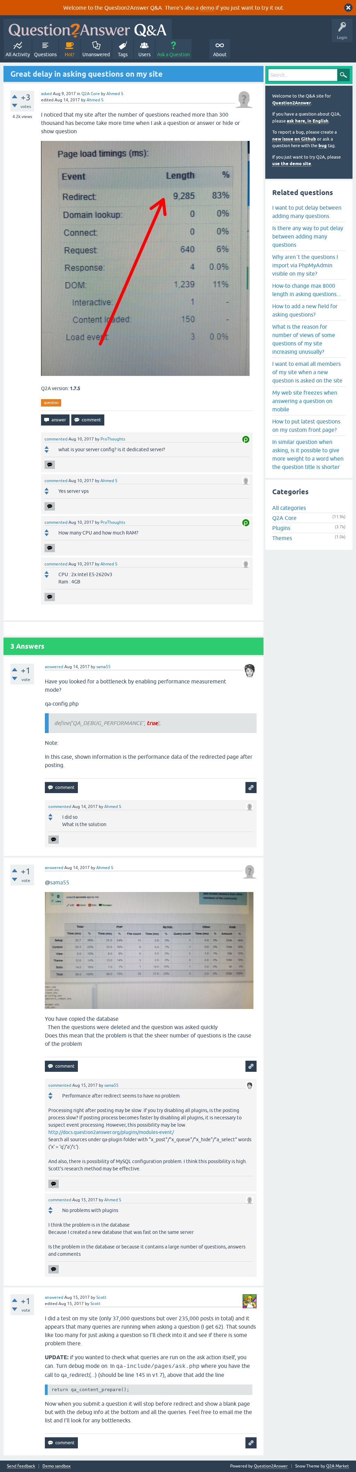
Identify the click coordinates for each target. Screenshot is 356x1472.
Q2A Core (90, 93)
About (220, 54)
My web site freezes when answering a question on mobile (304, 400)
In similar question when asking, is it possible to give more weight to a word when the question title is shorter (307, 454)
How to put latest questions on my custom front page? (306, 425)
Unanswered (96, 54)
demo (207, 8)
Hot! (69, 54)
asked (46, 93)
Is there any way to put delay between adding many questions (307, 236)
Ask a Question (173, 54)
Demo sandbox (56, 1466)
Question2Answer (291, 103)
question (51, 403)
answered (54, 666)
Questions (45, 54)
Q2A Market (337, 1466)
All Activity (18, 54)
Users (144, 54)
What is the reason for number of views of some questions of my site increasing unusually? (303, 339)
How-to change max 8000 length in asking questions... (306, 290)
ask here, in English (308, 121)
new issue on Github (294, 139)
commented (55, 439)
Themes (282, 538)
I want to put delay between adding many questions (306, 211)
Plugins (281, 528)
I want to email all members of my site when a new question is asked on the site (307, 372)
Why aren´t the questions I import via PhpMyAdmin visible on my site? (305, 265)
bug (322, 145)
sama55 (59, 882)
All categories (289, 508)
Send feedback (21, 1466)
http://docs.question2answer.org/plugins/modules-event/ (111, 1132)
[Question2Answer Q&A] (87, 29)
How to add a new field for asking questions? (305, 310)
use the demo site (291, 163)
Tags (123, 54)
